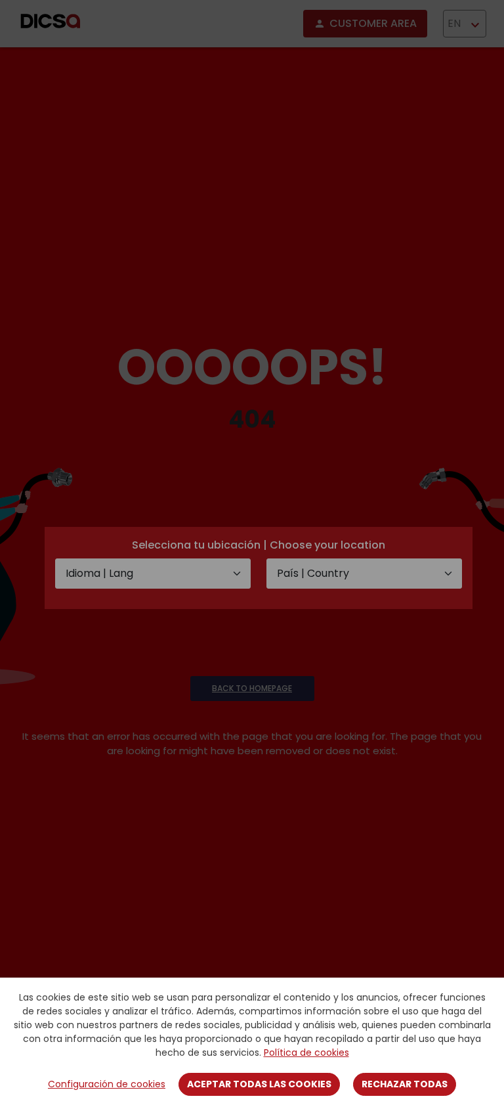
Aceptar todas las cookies (259, 1084)
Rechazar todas (405, 1084)
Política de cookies (306, 1052)
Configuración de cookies (106, 1084)
